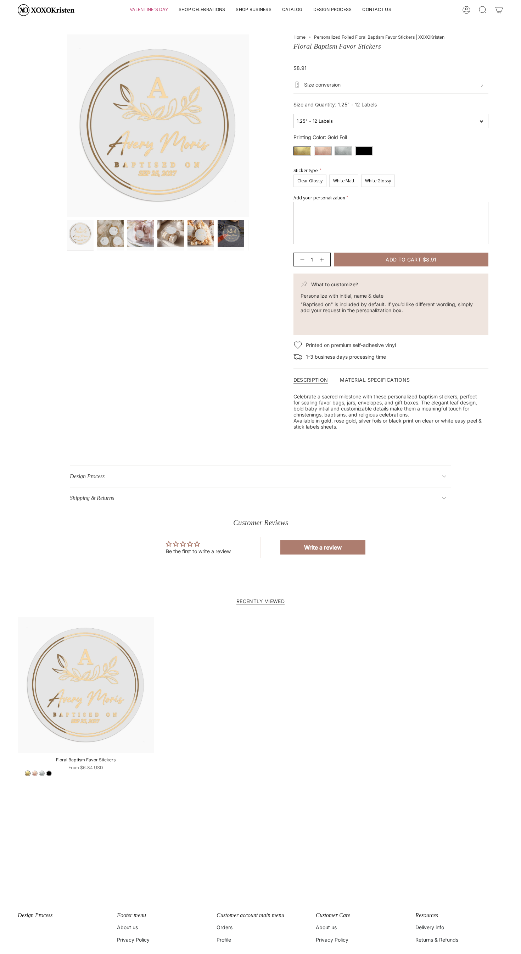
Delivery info (429, 927)
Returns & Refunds (436, 940)
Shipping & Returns (92, 498)
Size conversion (322, 85)
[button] (148, 10)
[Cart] (499, 10)
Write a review (323, 547)
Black (364, 151)
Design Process (87, 476)
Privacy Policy (133, 940)
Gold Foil (302, 151)
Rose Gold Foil (323, 151)
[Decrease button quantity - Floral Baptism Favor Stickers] (300, 259)
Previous (67, 125)
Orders (225, 927)
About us (127, 927)
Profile (224, 940)
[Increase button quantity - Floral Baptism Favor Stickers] (323, 259)
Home (299, 37)
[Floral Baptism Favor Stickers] (86, 685)
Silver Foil (343, 151)
